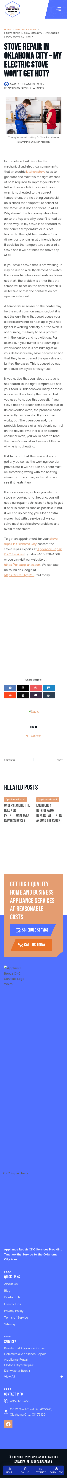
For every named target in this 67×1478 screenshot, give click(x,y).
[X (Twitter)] (23, 688)
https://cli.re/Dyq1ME (19, 575)
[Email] (36, 695)
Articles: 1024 (33, 736)
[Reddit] (10, 695)
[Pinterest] (36, 688)
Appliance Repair (18, 88)
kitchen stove (36, 171)
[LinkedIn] (49, 688)
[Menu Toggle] (59, 9)
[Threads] (23, 695)
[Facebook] (10, 688)
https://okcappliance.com (22, 565)
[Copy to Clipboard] (49, 695)
